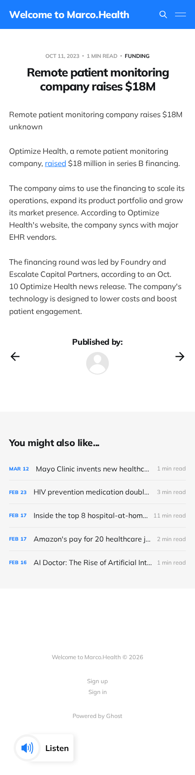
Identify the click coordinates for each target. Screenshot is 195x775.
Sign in (97, 691)
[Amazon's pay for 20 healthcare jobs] (97, 539)
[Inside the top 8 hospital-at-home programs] (97, 515)
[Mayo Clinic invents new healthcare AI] (97, 468)
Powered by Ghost (97, 715)
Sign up (97, 681)
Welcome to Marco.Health (69, 14)
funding (137, 55)
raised (55, 163)
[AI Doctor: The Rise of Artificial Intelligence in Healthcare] (97, 562)
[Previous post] (15, 356)
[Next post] (180, 356)
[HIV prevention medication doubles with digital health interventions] (97, 492)
